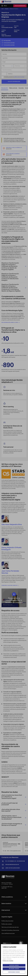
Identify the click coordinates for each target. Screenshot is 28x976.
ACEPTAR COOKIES (14, 965)
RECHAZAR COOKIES (14, 968)
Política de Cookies (8, 960)
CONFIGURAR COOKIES (14, 972)
